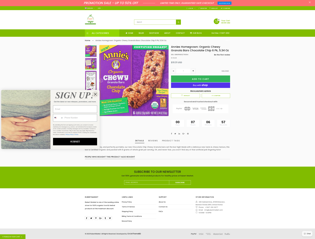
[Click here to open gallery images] (167, 48)
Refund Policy (127, 221)
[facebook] (87, 218)
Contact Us (163, 207)
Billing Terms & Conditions (132, 216)
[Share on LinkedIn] (179, 133)
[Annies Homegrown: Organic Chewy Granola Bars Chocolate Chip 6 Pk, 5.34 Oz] (91, 51)
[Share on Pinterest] (188, 133)
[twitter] (91, 218)
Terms (76, 134)
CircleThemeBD (134, 233)
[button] (173, 70)
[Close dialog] (95, 94)
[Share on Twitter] (175, 133)
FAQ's (161, 211)
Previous (101, 81)
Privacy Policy (127, 202)
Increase (193, 70)
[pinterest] (96, 218)
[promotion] (310, 2)
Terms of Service (128, 207)
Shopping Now (224, 3)
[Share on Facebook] (171, 133)
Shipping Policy (127, 211)
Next (167, 81)
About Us (162, 202)
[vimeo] (110, 218)
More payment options (200, 91)
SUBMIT (75, 141)
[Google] (101, 218)
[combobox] (58, 117)
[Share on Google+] (183, 133)
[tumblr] (105, 218)
